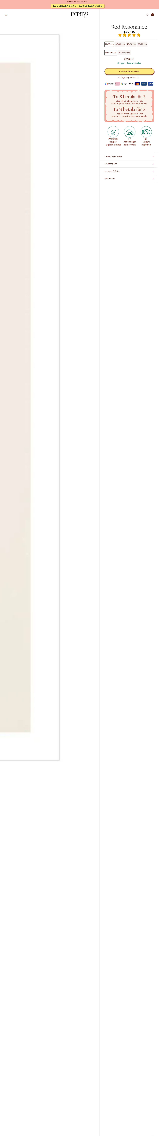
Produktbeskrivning (113, 156)
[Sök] (147, 14)
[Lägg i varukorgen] (129, 71)
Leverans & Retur (112, 171)
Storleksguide (110, 163)
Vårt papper (109, 178)
